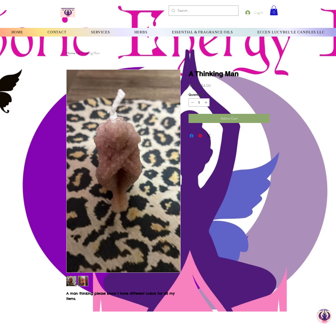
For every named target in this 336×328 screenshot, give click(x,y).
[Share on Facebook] (191, 136)
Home (70, 53)
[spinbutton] (199, 102)
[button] (274, 10)
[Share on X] (209, 136)
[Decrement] (192, 102)
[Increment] (206, 102)
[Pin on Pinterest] (200, 136)
